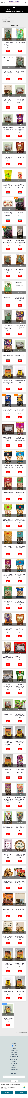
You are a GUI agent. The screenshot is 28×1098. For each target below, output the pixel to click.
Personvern (14, 1061)
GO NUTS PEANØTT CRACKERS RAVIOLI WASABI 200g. (8, 327)
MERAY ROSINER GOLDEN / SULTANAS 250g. (8, 548)
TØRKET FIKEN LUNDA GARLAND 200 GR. (20, 855)
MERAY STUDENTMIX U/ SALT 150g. (20, 575)
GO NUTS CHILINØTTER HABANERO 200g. (8, 296)
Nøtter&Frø (10, 17)
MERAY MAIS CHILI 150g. (8, 492)
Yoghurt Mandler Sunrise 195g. (20, 964)
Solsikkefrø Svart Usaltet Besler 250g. (8, 827)
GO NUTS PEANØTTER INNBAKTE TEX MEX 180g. (8, 44)
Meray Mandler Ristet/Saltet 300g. (20, 493)
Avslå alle (7, 1092)
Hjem (3, 16)
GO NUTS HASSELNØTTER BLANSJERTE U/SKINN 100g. (20, 298)
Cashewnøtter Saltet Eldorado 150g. (20, 129)
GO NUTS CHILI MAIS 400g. (20, 270)
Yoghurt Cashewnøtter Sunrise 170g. (8, 965)
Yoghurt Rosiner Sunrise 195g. (20, 992)
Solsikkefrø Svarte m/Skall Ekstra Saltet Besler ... (20, 828)
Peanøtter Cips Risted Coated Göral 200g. (8, 630)
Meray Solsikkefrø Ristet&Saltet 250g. (8, 575)
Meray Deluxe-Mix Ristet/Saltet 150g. (8, 466)
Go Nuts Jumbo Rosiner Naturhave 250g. (20, 242)
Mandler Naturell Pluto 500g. (8, 438)
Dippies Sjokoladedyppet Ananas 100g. (8, 186)
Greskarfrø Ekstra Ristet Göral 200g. (8, 354)
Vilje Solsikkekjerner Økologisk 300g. (20, 937)
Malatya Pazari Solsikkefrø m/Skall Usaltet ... (20, 411)
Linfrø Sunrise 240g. (20, 380)
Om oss (14, 1065)
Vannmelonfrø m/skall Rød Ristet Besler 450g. (8, 909)
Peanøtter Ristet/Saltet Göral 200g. (8, 658)
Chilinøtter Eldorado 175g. (20, 156)
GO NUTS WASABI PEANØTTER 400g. (20, 72)
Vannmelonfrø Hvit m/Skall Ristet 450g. (20, 882)
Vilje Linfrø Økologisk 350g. (8, 100)
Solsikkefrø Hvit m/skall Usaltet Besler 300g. (20, 771)
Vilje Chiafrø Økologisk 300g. (20, 908)
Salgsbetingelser (14, 1069)
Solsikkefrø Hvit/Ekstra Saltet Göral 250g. (8, 799)
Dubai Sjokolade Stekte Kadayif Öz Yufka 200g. (8, 214)
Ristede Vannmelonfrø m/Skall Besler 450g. (20, 714)
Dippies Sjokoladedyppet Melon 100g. (20, 186)
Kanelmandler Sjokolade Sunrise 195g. (8, 382)
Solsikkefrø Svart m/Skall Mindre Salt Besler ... (20, 799)
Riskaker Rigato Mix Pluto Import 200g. (8, 713)
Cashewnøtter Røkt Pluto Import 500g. (8, 128)
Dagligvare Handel (9, 16)
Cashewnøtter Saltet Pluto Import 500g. (8, 157)
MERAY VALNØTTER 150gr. (8, 602)
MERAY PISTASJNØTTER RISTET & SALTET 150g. (8, 520)
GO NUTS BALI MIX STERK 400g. (8, 270)
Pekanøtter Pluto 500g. (20, 657)
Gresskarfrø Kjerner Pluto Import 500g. (20, 354)
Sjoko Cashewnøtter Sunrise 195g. (8, 743)
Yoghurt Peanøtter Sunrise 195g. (8, 992)
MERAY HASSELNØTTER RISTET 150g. (20, 466)
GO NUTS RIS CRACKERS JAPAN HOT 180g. (8, 73)
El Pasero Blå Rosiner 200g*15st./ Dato (8, 242)
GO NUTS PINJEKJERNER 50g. (20, 43)
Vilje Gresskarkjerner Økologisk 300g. (8, 937)
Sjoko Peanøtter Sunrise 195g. (19, 742)
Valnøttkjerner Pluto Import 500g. (8, 882)
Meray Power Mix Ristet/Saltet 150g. (20, 520)
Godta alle (21, 1092)
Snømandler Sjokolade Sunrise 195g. (8, 771)
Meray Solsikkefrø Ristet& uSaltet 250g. (20, 548)
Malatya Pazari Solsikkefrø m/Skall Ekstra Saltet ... (8, 411)
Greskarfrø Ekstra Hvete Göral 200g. (20, 326)
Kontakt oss (14, 1067)
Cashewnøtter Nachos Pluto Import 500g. (20, 101)
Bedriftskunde (14, 1063)
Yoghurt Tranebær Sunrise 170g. (8, 1019)
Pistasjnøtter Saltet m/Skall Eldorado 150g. (20, 686)
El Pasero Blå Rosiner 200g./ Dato (20, 213)
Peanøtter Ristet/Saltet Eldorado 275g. (20, 630)
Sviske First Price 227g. (8, 855)
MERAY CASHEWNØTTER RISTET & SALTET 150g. (20, 439)
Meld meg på (14, 1081)
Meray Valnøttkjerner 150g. (20, 602)
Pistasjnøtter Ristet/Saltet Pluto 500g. (8, 686)
